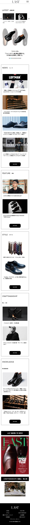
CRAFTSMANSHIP (22, 513)
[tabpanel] (8, 18)
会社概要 (22, 515)
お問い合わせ (22, 517)
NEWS (7, 510)
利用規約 (8, 517)
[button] (15, 37)
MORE (15, 164)
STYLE (7, 513)
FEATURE (22, 510)
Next (29, 18)
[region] (15, 43)
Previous (1, 18)
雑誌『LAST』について (8, 515)
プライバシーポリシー (15, 519)
